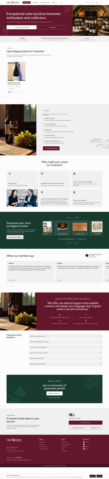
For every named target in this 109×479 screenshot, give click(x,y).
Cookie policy (64, 451)
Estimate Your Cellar (45, 2)
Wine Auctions (27, 2)
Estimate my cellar (63, 114)
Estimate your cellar (43, 446)
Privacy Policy (64, 446)
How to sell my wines (43, 448)
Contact (63, 448)
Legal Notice (64, 442)
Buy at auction (53, 114)
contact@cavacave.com (78, 427)
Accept (99, 476)
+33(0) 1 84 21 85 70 (96, 427)
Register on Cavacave (53, 393)
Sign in (58, 397)
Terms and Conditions (66, 444)
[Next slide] (11, 285)
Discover (54, 2)
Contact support (86, 422)
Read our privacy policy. (77, 477)
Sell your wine (42, 444)
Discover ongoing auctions (22, 27)
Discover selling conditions (15, 237)
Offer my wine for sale (52, 148)
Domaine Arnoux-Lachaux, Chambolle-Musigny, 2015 (14, 83)
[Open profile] (101, 2)
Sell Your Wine (35, 2)
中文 (61, 2)
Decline (92, 476)
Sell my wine (53, 27)
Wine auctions (42, 442)
